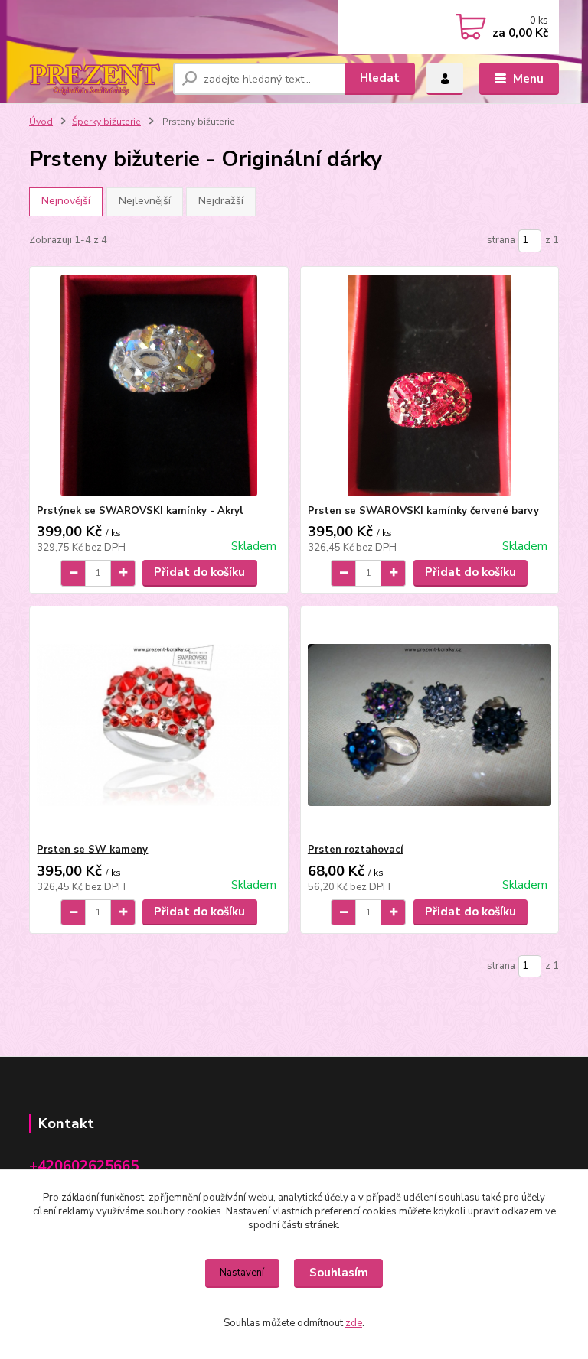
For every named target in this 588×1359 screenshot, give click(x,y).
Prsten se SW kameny (92, 850)
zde (353, 1323)
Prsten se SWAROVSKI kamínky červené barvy (423, 511)
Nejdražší (220, 200)
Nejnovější (65, 200)
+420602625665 (84, 1165)
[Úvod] (95, 78)
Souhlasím (338, 1272)
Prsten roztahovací (355, 850)
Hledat (380, 78)
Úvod (41, 121)
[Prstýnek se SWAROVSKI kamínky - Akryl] (158, 386)
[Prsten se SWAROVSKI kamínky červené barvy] (429, 386)
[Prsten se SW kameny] (158, 724)
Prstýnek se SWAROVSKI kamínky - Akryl (140, 511)
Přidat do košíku (199, 572)
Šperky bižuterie (106, 121)
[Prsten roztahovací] (429, 724)
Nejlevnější (145, 200)
